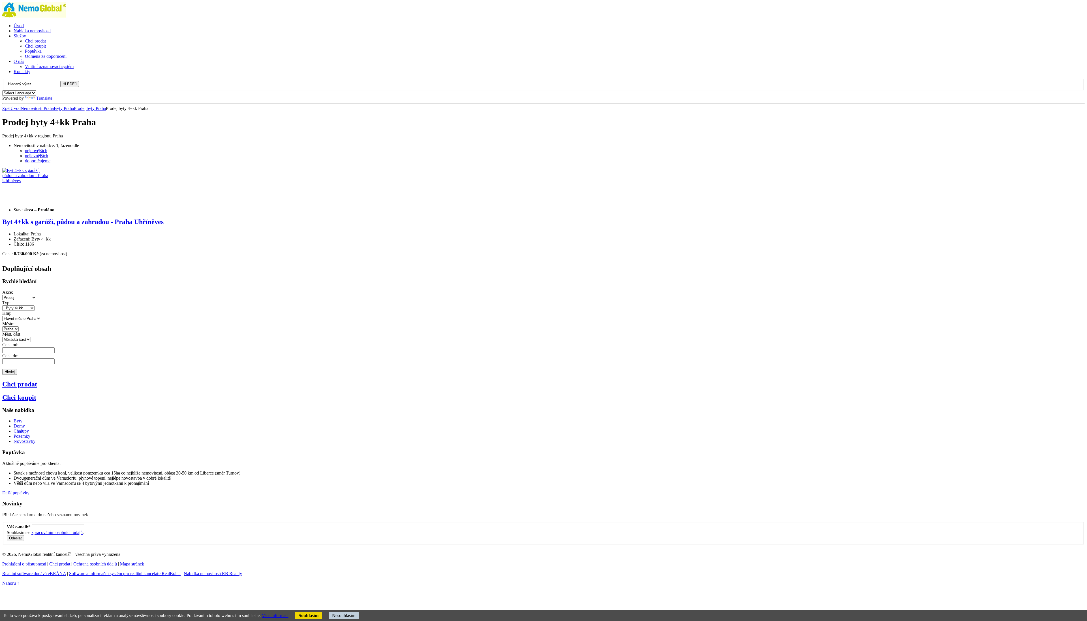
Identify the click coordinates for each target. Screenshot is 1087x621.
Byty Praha (64, 108)
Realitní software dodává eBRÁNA (34, 573)
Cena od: (10, 344)
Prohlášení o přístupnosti (24, 564)
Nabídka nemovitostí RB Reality (213, 573)
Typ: (6, 302)
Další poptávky (15, 492)
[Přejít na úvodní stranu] (34, 16)
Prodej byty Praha (90, 108)
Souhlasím (308, 615)
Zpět (6, 108)
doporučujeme (37, 160)
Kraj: (6, 313)
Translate (44, 98)
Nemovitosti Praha (37, 108)
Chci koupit (19, 397)
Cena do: (10, 355)
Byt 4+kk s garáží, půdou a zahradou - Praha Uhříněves (83, 222)
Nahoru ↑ (10, 583)
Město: (8, 323)
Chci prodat (19, 384)
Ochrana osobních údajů (95, 564)
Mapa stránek (132, 564)
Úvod (15, 108)
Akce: (7, 292)
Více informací (275, 615)
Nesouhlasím (343, 615)
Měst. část (11, 334)
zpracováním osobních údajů (57, 532)
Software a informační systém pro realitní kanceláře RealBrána (125, 573)
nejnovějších (36, 150)
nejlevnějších (36, 155)
